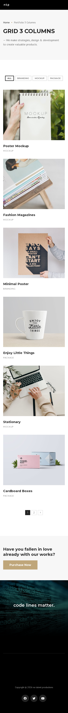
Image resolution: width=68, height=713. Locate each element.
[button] (20, 565)
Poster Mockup (16, 146)
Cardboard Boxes (17, 491)
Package (55, 78)
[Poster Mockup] (34, 114)
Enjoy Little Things (18, 353)
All (9, 78)
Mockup (39, 78)
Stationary (12, 422)
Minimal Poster (16, 284)
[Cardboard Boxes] (34, 459)
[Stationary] (34, 390)
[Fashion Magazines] (34, 183)
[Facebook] (25, 698)
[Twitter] (34, 698)
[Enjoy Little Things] (34, 321)
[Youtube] (42, 698)
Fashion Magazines (19, 215)
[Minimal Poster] (34, 252)
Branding (23, 78)
